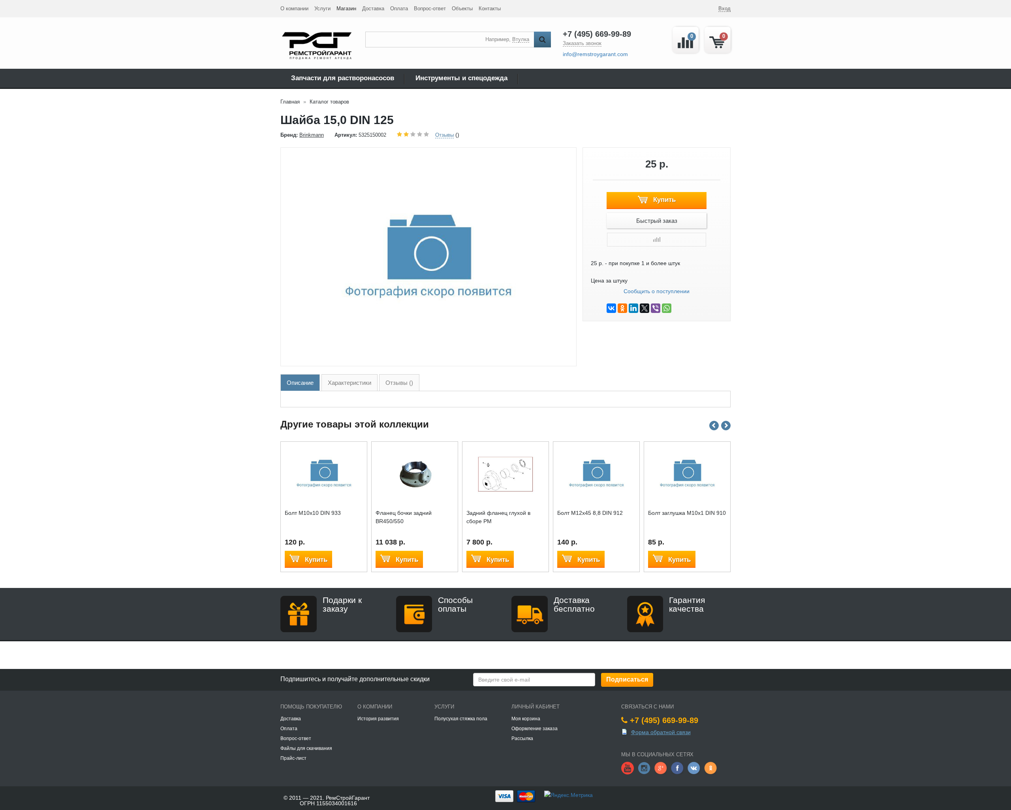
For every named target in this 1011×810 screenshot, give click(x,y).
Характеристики (349, 382)
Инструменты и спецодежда (461, 78)
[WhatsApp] (666, 308)
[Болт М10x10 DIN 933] (324, 474)
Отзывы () (399, 382)
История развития (378, 718)
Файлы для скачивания (306, 748)
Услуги (322, 8)
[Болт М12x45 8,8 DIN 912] (596, 474)
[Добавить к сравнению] (656, 240)
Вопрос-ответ (430, 8)
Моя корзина (525, 718)
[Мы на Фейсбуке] (677, 767)
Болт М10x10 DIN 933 (313, 513)
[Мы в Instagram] (644, 767)
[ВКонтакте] (611, 308)
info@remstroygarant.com (595, 54)
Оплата (399, 8)
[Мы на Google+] (660, 767)
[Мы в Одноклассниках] (710, 767)
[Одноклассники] (622, 308)
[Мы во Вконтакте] (694, 767)
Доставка (373, 8)
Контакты (490, 8)
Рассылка (522, 738)
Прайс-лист (293, 758)
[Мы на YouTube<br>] (627, 767)
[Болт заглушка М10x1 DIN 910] (687, 474)
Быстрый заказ (656, 220)
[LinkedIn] (633, 308)
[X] (644, 308)
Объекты (462, 8)
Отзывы (444, 135)
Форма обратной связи (661, 732)
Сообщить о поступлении (657, 291)
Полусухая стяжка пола (460, 718)
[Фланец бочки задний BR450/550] (414, 474)
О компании (294, 8)
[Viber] (655, 308)
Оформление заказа (534, 728)
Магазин (346, 8)
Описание (300, 382)
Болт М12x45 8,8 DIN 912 (590, 513)
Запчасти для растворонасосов (342, 78)
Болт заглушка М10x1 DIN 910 (687, 513)
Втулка (520, 39)
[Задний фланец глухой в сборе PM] (505, 474)
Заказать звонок (582, 43)
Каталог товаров (329, 102)
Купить (663, 199)
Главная (290, 102)
